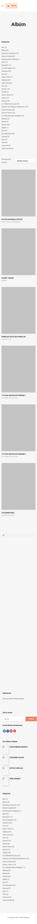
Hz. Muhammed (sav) (9, 104)
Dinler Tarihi (6, 77)
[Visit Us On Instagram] (14, 732)
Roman (4, 125)
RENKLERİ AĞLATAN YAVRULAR (14, 337)
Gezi (3, 86)
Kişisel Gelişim (7, 110)
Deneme (5, 71)
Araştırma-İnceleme (9, 53)
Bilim (3, 62)
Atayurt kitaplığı (7, 56)
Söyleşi (4, 137)
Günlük (4, 92)
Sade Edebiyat (16, 222)
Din (3, 74)
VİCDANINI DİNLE (8, 513)
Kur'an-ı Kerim (7, 113)
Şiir (3, 131)
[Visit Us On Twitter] (4, 732)
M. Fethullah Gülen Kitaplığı (11, 116)
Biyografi (5, 65)
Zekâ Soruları (6, 148)
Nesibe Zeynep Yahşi (8, 515)
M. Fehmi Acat (13, 398)
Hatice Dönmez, (7, 222)
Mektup (4, 119)
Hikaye (4, 101)
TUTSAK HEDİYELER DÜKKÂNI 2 (14, 454)
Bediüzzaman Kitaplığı (10, 59)
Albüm (4, 50)
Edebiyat (5, 80)
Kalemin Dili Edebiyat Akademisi (13, 107)
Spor (3, 140)
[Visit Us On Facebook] (7, 732)
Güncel (4, 89)
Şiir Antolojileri (7, 134)
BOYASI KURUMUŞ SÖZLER (12, 219)
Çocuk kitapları (7, 68)
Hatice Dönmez (6, 339)
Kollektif (4, 280)
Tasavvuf (5, 145)
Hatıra (4, 98)
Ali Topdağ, (5, 398)
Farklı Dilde (6, 83)
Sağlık (4, 128)
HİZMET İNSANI (8, 278)
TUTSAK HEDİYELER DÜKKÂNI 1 (14, 395)
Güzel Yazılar (6, 95)
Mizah (4, 122)
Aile (3, 47)
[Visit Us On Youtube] (11, 732)
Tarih (3, 142)
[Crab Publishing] (11, 5)
